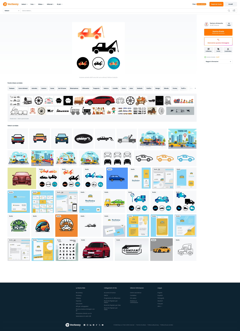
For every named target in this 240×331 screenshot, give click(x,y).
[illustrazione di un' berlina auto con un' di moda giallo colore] (161, 249)
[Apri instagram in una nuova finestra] (87, 325)
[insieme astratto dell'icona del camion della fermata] (138, 202)
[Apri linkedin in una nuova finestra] (90, 325)
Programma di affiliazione (112, 298)
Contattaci (133, 295)
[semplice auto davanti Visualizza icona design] (18, 139)
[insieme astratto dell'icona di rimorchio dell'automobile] (48, 178)
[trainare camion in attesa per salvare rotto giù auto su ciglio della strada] (127, 139)
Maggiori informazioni (212, 61)
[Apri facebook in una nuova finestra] (84, 325)
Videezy (78, 298)
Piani (194, 4)
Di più (59, 4)
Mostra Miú (180, 111)
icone (52, 88)
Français (160, 303)
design (157, 88)
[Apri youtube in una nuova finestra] (102, 325)
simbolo (139, 88)
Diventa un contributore (134, 301)
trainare (11, 88)
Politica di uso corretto (166, 325)
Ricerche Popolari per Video (111, 308)
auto (131, 88)
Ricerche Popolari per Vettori (111, 301)
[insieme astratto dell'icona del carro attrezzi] (71, 178)
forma (175, 88)
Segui (229, 25)
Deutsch (160, 301)
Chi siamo (133, 298)
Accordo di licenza (110, 293)
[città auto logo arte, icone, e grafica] (19, 225)
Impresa (78, 301)
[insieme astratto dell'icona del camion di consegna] (185, 202)
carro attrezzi (23, 88)
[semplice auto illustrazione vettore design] (117, 178)
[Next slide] (194, 88)
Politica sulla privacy (153, 325)
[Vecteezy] (10, 4)
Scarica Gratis (218, 32)
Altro (159, 306)
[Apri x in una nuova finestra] (99, 325)
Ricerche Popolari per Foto (112, 305)
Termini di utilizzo (141, 325)
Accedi (230, 4)
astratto (34, 88)
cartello (115, 88)
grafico (149, 88)
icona (124, 88)
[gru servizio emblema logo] (132, 249)
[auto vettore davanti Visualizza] (22, 178)
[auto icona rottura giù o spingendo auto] (83, 139)
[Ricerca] (229, 10)
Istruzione (79, 303)
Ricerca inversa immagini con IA (85, 310)
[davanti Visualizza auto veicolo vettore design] (96, 249)
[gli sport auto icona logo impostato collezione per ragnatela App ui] (165, 158)
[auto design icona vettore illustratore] (185, 249)
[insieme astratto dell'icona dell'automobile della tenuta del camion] (162, 202)
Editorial (49, 4)
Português (161, 298)
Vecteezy (78, 295)
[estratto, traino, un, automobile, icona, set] (94, 178)
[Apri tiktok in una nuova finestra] (96, 325)
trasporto (96, 88)
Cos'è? (217, 57)
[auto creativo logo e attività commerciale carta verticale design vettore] (140, 178)
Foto (32, 4)
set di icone (62, 88)
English (160, 293)
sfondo (166, 88)
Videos (40, 4)
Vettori (24, 4)
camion (43, 88)
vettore (106, 88)
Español (160, 295)
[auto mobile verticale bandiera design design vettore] (162, 225)
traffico (183, 88)
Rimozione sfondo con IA (84, 313)
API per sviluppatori (82, 306)
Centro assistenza (135, 293)
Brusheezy (79, 293)
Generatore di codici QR (83, 316)
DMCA (106, 295)
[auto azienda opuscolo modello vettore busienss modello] (43, 249)
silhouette (85, 88)
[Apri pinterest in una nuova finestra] (93, 325)
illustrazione (74, 88)
